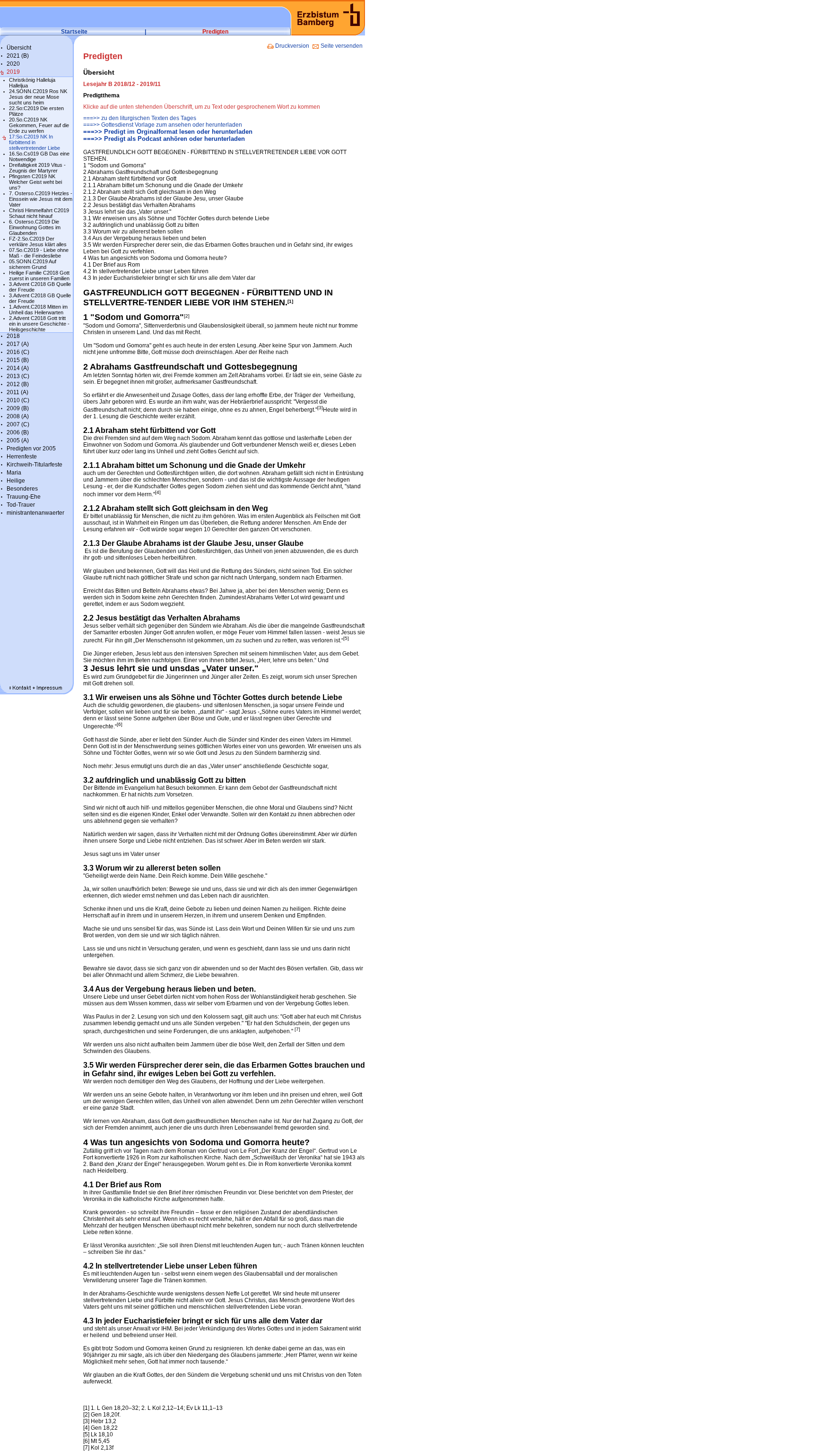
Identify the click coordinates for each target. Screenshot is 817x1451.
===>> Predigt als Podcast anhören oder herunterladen (164, 138)
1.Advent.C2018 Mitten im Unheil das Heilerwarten (38, 309)
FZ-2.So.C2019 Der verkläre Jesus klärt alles (38, 241)
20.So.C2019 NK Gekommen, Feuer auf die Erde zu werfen (39, 125)
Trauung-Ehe (24, 496)
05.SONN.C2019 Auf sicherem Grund (32, 264)
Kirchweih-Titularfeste (34, 464)
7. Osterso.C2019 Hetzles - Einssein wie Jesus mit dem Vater (40, 198)
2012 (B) (18, 384)
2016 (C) (18, 352)
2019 (13, 72)
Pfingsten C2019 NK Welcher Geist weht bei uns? (35, 181)
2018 (13, 336)
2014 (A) (18, 368)
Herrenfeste (22, 456)
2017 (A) (18, 344)
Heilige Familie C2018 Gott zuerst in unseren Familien (39, 275)
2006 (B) (18, 432)
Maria (14, 472)
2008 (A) (18, 416)
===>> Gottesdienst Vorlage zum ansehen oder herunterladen (162, 124)
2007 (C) (18, 424)
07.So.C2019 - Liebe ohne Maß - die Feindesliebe (39, 253)
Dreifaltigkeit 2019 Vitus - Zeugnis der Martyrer (37, 167)
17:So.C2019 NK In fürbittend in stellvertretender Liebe (34, 142)
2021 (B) (18, 55)
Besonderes (22, 488)
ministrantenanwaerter (35, 513)
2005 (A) (18, 440)
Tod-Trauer (21, 504)
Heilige (16, 480)
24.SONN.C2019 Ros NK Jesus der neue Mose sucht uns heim (38, 96)
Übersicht (19, 47)
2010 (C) (18, 400)
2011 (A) (17, 392)
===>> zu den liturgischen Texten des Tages (139, 118)
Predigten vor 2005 (31, 448)
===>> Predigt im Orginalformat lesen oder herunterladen (167, 131)
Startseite (74, 31)
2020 (13, 63)
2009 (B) (18, 408)
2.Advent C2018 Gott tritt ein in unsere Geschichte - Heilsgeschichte (39, 323)
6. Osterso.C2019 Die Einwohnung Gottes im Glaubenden (35, 227)
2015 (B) (18, 360)
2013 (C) (18, 376)
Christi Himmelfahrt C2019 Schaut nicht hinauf (39, 213)
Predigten (215, 31)
